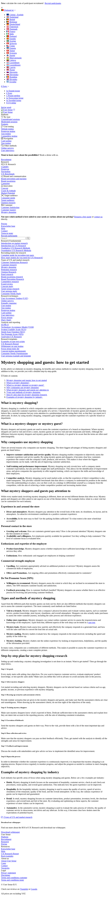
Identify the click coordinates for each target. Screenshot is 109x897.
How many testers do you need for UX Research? (22, 257)
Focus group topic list (10, 349)
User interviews (7, 315)
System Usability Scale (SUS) (13, 329)
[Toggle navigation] (14, 110)
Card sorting (6, 313)
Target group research (10, 289)
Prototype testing (8, 310)
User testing (6, 305)
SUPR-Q (5, 325)
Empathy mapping (8, 303)
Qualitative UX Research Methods (15, 248)
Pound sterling (13, 96)
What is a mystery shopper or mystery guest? (25, 385)
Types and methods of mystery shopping (23, 392)
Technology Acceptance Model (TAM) (17, 327)
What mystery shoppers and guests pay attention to (27, 390)
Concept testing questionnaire (13, 351)
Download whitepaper (10, 832)
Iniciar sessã (6, 107)
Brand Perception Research (12, 279)
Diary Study (6, 320)
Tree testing (6, 308)
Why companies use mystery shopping (22, 387)
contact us (98, 217)
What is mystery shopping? (18, 383)
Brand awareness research (12, 277)
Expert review (7, 284)
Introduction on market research (14, 243)
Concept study (7, 286)
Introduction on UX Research (13, 246)
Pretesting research (9, 269)
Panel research (7, 274)
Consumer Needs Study (11, 293)
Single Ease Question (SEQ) (13, 332)
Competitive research (10, 281)
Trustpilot (24, 889)
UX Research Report (10, 344)
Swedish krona (13, 100)
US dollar (11, 103)
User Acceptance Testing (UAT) (14, 298)
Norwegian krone (14, 98)
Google (34, 889)
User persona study (9, 291)
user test (91, 622)
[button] (8, 10)
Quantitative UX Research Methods (16, 250)
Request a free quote (82, 217)
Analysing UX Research (11, 337)
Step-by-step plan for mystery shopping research (26, 395)
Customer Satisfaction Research (14, 262)
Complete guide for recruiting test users (17, 255)
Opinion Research (8, 272)
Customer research (9, 265)
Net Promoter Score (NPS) (12, 334)
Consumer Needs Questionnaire (14, 353)
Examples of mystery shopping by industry (24, 397)
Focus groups (6, 317)
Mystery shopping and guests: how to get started (26, 380)
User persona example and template (16, 356)
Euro (9, 93)
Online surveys (7, 301)
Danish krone (13, 91)
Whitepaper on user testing (12, 346)
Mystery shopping (8, 267)
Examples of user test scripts (13, 341)
